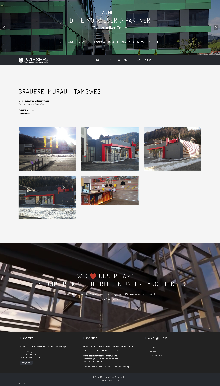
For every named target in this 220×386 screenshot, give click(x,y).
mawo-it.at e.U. (114, 380)
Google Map (26, 362)
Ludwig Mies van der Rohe (110, 299)
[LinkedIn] (19, 383)
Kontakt (152, 347)
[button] (4, 27)
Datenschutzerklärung (157, 355)
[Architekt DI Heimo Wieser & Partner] (33, 60)
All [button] (20, 123)
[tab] (103, 49)
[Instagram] (24, 383)
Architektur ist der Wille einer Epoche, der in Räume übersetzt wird (110, 294)
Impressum (153, 351)
